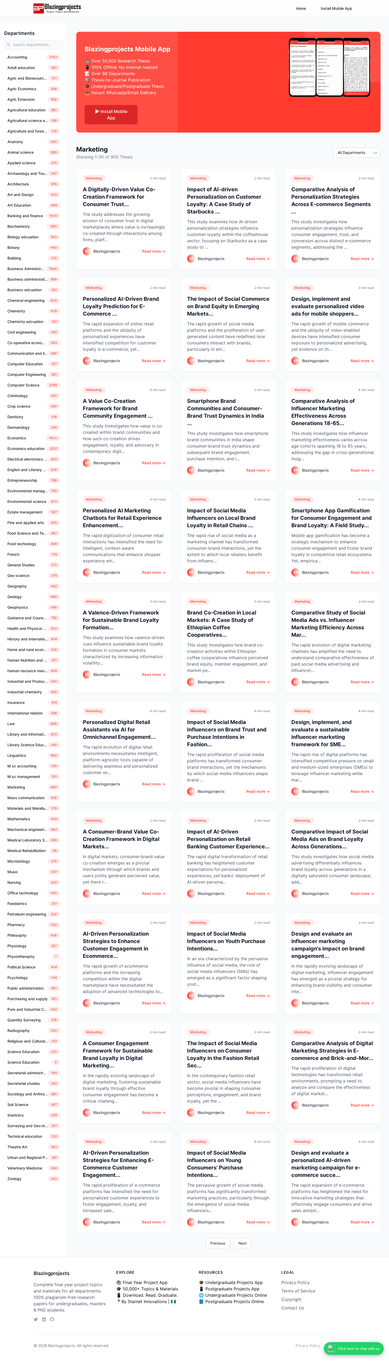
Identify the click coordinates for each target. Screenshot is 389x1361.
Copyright (291, 1299)
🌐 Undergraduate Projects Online (233, 1295)
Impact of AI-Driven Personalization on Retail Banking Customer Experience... (228, 839)
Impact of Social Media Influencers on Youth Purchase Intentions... (226, 941)
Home (301, 8)
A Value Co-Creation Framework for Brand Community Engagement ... (118, 408)
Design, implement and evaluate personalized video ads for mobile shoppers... (327, 306)
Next (242, 1243)
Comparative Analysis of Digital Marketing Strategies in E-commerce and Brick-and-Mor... (332, 1050)
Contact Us (292, 1307)
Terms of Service (298, 1291)
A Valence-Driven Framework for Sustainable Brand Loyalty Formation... (121, 620)
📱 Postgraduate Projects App (229, 1288)
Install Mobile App (336, 8)
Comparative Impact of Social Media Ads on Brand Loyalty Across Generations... (329, 839)
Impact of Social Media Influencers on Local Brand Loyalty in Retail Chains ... (221, 518)
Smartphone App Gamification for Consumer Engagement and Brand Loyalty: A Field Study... (331, 518)
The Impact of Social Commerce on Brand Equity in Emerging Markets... (228, 306)
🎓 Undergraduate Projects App (231, 1282)
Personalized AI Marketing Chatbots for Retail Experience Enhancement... (122, 518)
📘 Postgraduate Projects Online (231, 1301)
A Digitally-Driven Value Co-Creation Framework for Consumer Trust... (119, 196)
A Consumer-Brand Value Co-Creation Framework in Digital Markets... (121, 839)
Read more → (153, 251)
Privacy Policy (295, 1282)
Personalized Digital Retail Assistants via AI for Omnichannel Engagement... (119, 729)
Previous (217, 1243)
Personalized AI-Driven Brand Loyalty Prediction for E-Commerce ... (121, 306)
